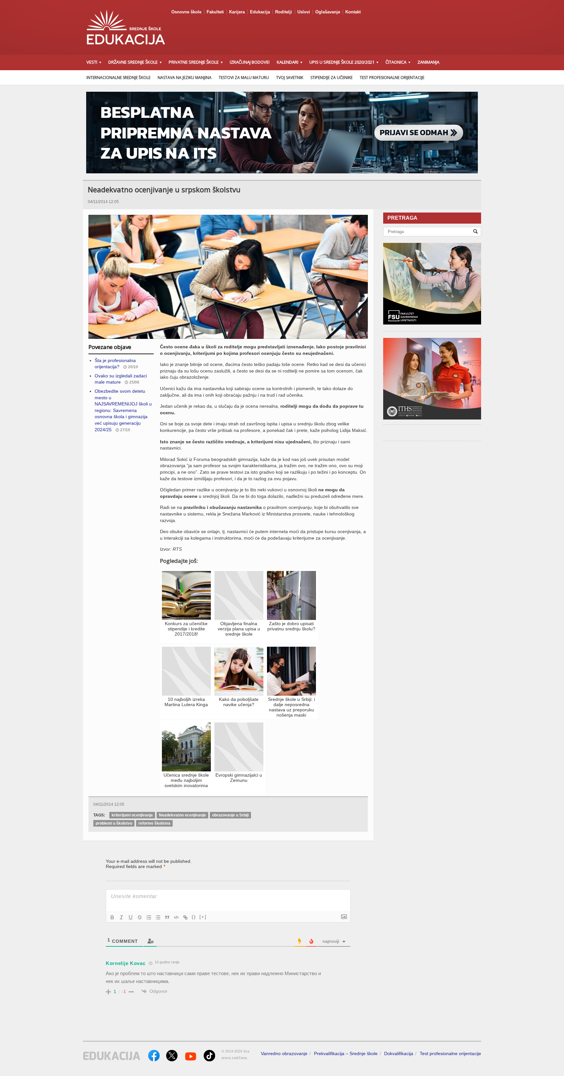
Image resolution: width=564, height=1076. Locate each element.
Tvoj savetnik (289, 77)
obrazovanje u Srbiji (230, 815)
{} (194, 916)
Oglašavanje (327, 11)
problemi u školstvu (114, 823)
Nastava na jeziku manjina (185, 77)
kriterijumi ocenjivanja (132, 815)
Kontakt (353, 11)
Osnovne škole (186, 11)
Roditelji (283, 11)
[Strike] (139, 917)
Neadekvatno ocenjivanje (182, 815)
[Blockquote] (167, 917)
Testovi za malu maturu (244, 77)
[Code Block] (176, 917)
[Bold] (112, 917)
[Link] (185, 917)
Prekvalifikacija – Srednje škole (346, 1053)
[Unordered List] (158, 917)
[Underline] (130, 917)
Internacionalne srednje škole (118, 77)
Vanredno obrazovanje (284, 1053)
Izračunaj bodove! (250, 62)
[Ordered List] (148, 917)
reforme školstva (154, 823)
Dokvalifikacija (398, 1053)
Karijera (237, 11)
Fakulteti (215, 11)
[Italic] (121, 917)
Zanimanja (428, 62)
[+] (203, 916)
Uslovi (303, 11)
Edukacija (260, 11)
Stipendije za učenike (331, 77)
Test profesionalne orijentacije (392, 77)
